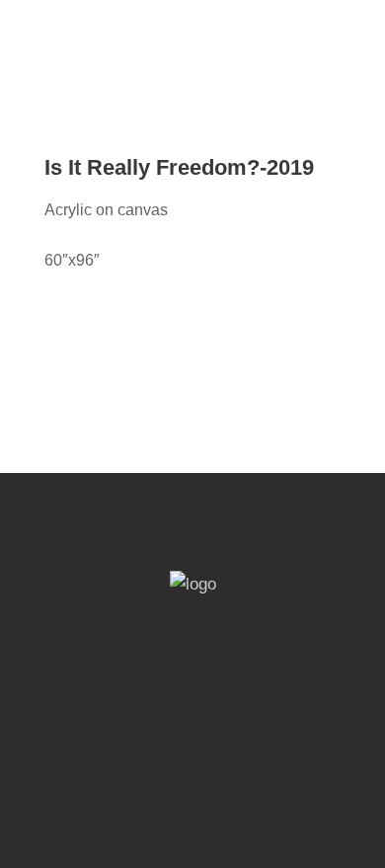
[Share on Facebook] (50, 310)
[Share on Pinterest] (75, 310)
